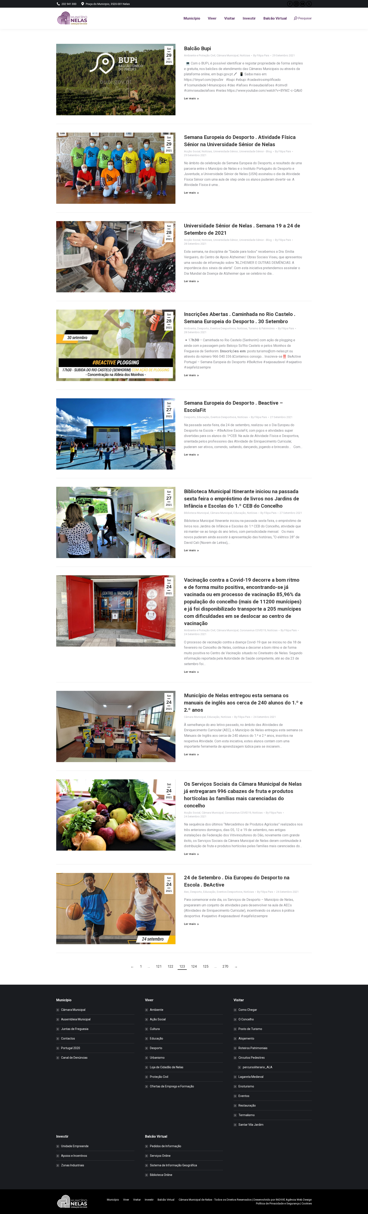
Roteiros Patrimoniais (253, 1048)
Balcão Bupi (197, 48)
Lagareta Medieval (251, 1076)
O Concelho (246, 1019)
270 (225, 966)
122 (170, 966)
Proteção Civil (159, 1076)
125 (205, 966)
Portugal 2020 (70, 1048)
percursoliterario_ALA (257, 1067)
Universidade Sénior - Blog (255, 151)
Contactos (68, 1038)
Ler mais (190, 98)
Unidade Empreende (75, 1146)
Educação (203, 417)
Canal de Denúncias (74, 1057)
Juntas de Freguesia (74, 1029)
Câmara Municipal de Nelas (195, 1199)
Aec (186, 891)
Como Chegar (248, 1009)
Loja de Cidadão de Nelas (166, 1067)
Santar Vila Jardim (251, 1124)
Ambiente (190, 328)
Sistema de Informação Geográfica (173, 1165)
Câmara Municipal (228, 55)
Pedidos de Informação (165, 1146)
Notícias (245, 55)
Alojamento (246, 1038)
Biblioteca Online (161, 1175)
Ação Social (158, 1019)
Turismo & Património (262, 328)
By (261, 55)
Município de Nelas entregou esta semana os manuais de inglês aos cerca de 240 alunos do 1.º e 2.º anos (243, 703)
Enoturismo (246, 1086)
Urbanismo (157, 1057)
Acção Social (192, 151)
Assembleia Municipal (76, 1019)
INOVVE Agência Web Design (294, 1199)
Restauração (247, 1105)
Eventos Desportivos (223, 328)
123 (182, 966)
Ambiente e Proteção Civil (199, 55)
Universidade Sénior (225, 151)
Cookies (307, 1203)
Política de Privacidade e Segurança (278, 1203)
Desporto (203, 328)
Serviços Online (160, 1155)
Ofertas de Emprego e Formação (172, 1086)
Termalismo (247, 1115)
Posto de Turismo (250, 1029)
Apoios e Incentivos (74, 1155)
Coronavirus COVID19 (253, 630)
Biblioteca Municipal (196, 512)
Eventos (244, 1096)
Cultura (155, 1029)
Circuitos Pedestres (252, 1057)
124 (194, 966)
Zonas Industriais (72, 1165)
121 (159, 966)
